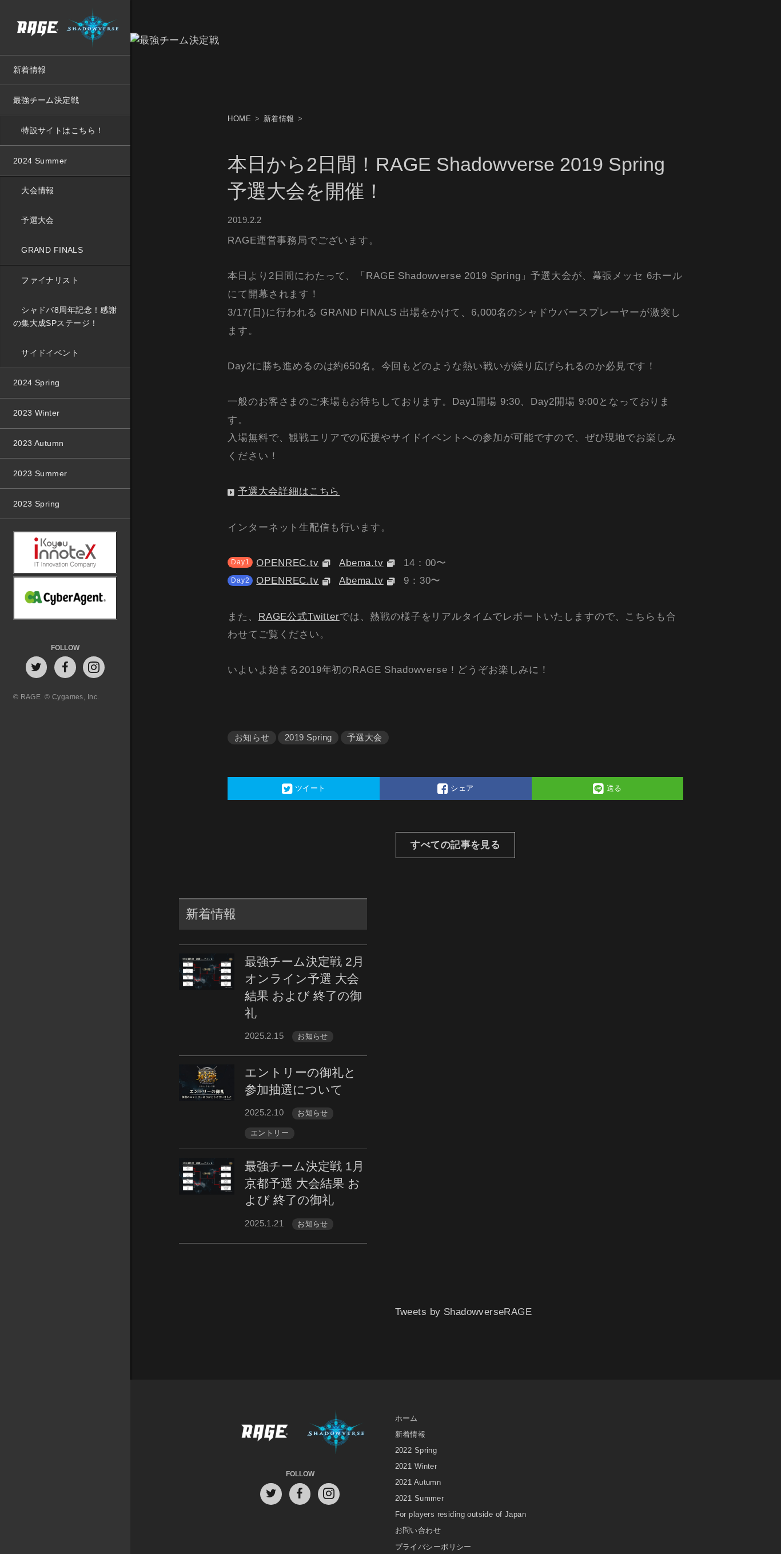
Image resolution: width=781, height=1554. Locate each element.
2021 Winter (416, 1466)
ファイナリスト (50, 280)
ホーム (406, 1418)
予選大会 (37, 220)
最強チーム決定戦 (46, 100)
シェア (461, 788)
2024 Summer (40, 160)
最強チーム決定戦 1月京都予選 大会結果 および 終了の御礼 (304, 1182)
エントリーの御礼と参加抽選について (300, 1081)
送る (613, 788)
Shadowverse (336, 1434)
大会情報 (37, 190)
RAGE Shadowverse (65, 27)
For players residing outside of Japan (461, 1514)
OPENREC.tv (287, 562)
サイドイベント (50, 352)
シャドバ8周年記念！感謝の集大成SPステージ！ (65, 316)
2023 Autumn (38, 443)
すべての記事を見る (455, 844)
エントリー (269, 1133)
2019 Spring (308, 737)
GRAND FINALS (52, 249)
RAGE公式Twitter (299, 616)
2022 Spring (416, 1450)
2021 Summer (419, 1498)
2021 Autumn (418, 1482)
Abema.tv (361, 562)
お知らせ (252, 737)
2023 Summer (40, 473)
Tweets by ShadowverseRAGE (463, 1327)
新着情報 (29, 69)
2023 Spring (36, 503)
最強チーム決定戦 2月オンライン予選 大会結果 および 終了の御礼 (304, 987)
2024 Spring (36, 382)
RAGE (264, 1434)
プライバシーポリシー (433, 1547)
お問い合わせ (418, 1531)
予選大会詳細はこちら (289, 491)
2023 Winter (36, 412)
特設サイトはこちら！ (62, 130)
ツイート (308, 788)
